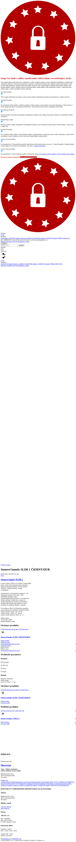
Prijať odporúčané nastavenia (28, 157)
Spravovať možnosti (7, 157)
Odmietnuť (16, 157)
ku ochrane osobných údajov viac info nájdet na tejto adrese (56, 154)
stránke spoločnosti (39, 146)
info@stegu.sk (5, 808)
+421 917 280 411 (6, 807)
